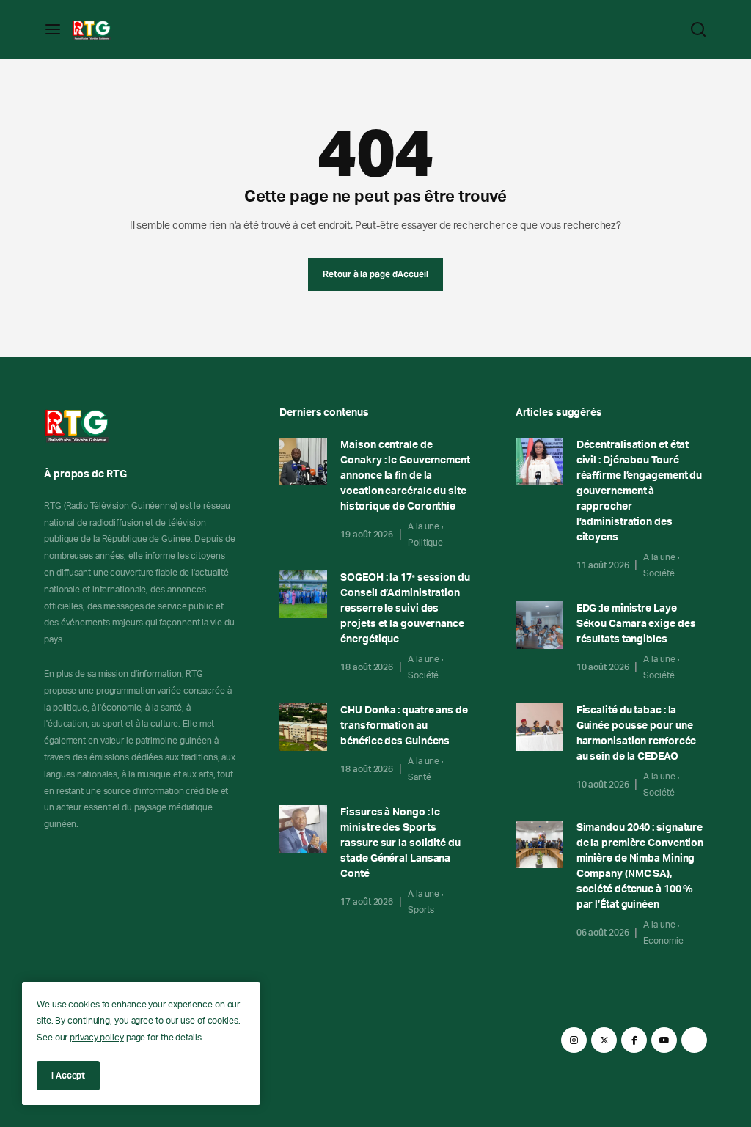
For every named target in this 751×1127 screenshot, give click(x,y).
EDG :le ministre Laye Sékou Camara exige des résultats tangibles (636, 624)
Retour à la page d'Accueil (375, 273)
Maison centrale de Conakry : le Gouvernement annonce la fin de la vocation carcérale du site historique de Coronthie (405, 476)
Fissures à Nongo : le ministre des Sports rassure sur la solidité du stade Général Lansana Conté (400, 843)
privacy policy (97, 1037)
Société (423, 675)
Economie (663, 940)
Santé (419, 777)
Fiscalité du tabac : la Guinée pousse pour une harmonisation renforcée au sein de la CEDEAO (636, 733)
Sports (420, 910)
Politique (425, 542)
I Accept (68, 1075)
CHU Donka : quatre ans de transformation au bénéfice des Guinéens (404, 725)
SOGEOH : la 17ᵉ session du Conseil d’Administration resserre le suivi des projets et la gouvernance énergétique (404, 609)
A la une (423, 526)
